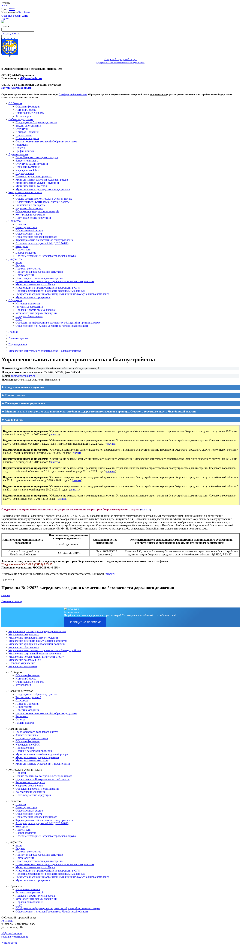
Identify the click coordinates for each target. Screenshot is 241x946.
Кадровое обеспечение (29, 208)
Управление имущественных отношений (33, 637)
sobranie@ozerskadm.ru (16, 87)
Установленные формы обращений (37, 313)
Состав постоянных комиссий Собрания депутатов (46, 141)
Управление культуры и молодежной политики (36, 643)
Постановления (25, 274)
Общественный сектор (29, 230)
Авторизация (9, 942)
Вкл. (21, 12)
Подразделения (25, 173)
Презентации (23, 249)
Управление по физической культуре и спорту (36, 656)
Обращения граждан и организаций (37, 211)
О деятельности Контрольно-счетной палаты (43, 201)
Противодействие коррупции (33, 217)
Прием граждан (15, 395)
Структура (22, 128)
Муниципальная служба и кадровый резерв (42, 179)
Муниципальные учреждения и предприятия (43, 189)
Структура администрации (32, 163)
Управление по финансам (23, 634)
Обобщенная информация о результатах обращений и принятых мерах (58, 322)
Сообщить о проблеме (84, 622)
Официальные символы (30, 112)
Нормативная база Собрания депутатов (39, 271)
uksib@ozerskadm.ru (23, 375)
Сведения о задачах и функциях (25, 387)
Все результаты (10, 33)
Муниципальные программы (33, 297)
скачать (54, 434)
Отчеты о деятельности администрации (39, 278)
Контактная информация (30, 214)
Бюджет (20, 265)
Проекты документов (28, 268)
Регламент (22, 144)
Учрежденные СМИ (28, 170)
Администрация (18, 154)
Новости (21, 195)
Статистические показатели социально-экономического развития (55, 281)
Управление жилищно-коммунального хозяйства (37, 640)
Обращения (15, 300)
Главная (13, 331)
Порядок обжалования (29, 316)
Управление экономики (22, 666)
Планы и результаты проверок (34, 176)
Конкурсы (22, 246)
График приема (25, 150)
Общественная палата (29, 233)
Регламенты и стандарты (30, 204)
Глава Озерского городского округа (37, 157)
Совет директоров (26, 227)
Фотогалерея (23, 116)
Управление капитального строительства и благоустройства (44, 350)
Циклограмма (24, 135)
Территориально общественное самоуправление (44, 239)
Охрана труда (14, 419)
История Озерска (26, 109)
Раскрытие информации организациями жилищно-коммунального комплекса (62, 293)
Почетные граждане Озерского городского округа (46, 255)
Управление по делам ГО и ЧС (27, 659)
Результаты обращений (29, 306)
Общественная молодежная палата (36, 236)
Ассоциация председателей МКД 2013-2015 (42, 243)
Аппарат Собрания (27, 131)
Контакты (7, 920)
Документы (15, 259)
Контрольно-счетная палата (25, 192)
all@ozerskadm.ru (31, 78)
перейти (110, 573)
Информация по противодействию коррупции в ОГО (48, 287)
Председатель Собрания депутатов (36, 122)
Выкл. (27, 12)
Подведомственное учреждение (25, 403)
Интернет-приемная (28, 303)
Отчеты (20, 147)
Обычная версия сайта (14, 15)
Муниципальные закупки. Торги (35, 284)
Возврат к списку (11, 601)
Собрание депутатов (20, 119)
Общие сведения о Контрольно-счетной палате (44, 198)
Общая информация (28, 106)
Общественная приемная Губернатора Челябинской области (52, 325)
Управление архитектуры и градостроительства (37, 631)
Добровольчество (26, 252)
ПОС (19, 319)
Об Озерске (15, 103)
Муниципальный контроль (32, 185)
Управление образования (23, 647)
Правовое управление (21, 662)
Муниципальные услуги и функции (37, 182)
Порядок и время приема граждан (36, 309)
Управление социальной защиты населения (34, 653)
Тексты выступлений (28, 125)
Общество (14, 220)
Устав (19, 262)
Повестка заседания (27, 138)
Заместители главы (27, 160)
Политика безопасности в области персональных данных (50, 290)
